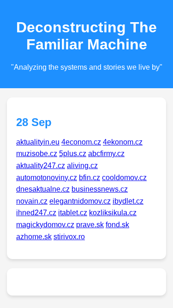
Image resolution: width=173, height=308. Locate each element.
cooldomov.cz (124, 177)
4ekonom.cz (123, 142)
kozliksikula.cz (113, 213)
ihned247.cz (36, 213)
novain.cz (32, 201)
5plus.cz (72, 153)
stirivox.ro (69, 237)
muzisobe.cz (36, 153)
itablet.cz (72, 213)
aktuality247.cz (40, 165)
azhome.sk (34, 237)
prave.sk (90, 225)
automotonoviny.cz (46, 177)
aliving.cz (82, 165)
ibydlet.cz (128, 201)
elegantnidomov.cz (80, 201)
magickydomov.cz (45, 225)
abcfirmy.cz (106, 153)
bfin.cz (89, 177)
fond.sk (117, 225)
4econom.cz (81, 142)
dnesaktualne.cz (43, 189)
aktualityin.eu (38, 142)
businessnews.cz (100, 189)
